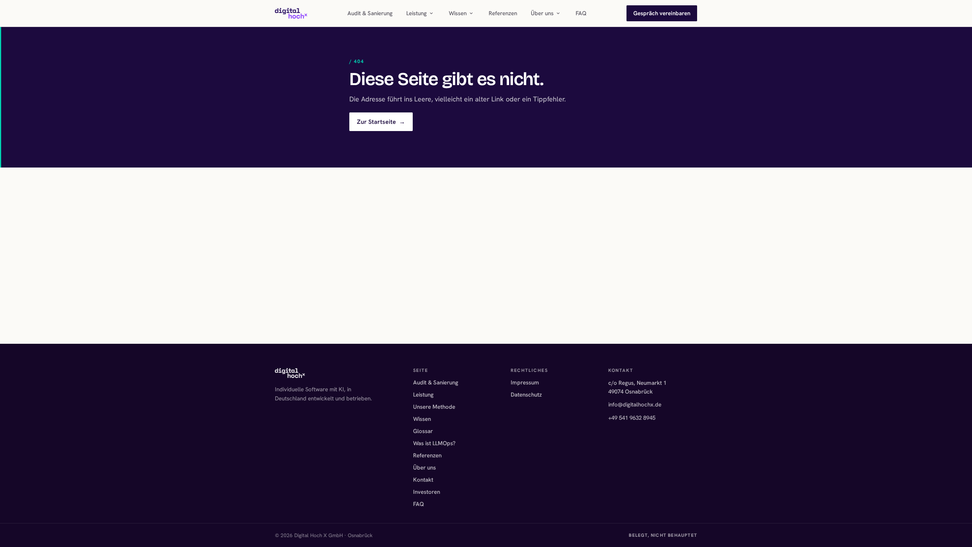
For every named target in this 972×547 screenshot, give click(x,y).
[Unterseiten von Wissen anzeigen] (471, 13)
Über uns (542, 13)
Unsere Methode (434, 407)
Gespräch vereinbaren (661, 13)
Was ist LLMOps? (434, 443)
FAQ (581, 13)
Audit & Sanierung (370, 13)
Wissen (458, 13)
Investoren (426, 492)
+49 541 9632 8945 (631, 418)
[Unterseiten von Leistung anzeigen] (431, 13)
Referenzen (503, 13)
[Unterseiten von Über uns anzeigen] (558, 13)
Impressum (525, 382)
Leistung (416, 13)
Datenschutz (526, 394)
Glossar (423, 431)
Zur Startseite (381, 122)
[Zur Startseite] (291, 13)
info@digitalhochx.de (634, 404)
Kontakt (423, 480)
